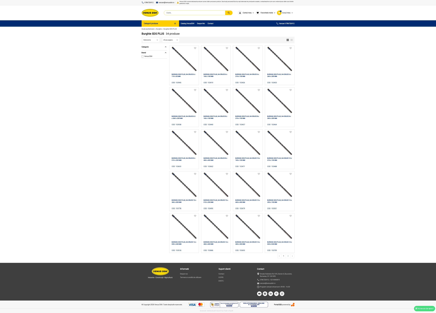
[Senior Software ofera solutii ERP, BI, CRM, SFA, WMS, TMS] (292, 304)
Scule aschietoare (148, 29)
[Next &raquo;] (292, 256)
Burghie (159, 29)
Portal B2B (278, 305)
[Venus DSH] (150, 13)
